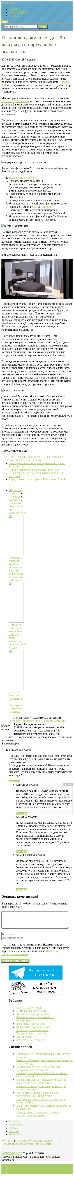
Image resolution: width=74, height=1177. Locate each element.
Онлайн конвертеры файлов (33, 1014)
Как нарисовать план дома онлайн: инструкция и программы (37, 1114)
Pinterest (13, 1127)
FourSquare (15, 1134)
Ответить (14, 781)
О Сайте (46, 1143)
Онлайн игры (24, 1020)
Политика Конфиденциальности (35, 1140)
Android (47, 206)
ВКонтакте (15, 1124)
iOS (33, 206)
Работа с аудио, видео (29, 1007)
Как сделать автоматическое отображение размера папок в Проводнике (41, 1081)
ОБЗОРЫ (14, 9)
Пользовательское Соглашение (20, 1143)
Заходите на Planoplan (22, 177)
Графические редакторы (30, 1023)
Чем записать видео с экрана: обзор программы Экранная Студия (37, 1094)
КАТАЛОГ (15, 15)
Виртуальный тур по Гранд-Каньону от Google (37, 479)
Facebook (14, 1121)
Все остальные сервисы (30, 1039)
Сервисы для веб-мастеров (32, 1030)
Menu (4, 21)
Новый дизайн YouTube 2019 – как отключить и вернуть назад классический (38, 458)
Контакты (7, 1140)
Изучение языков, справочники (35, 1017)
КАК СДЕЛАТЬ (18, 12)
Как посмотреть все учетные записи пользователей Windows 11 (38, 1068)
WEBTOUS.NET (11, 2)
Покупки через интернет (31, 1033)
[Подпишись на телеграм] (36, 978)
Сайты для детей (26, 1036)
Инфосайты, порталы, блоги (33, 1027)
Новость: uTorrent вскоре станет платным (34, 469)
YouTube (14, 1131)
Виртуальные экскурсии (31, 1010)
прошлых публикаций (15, 101)
